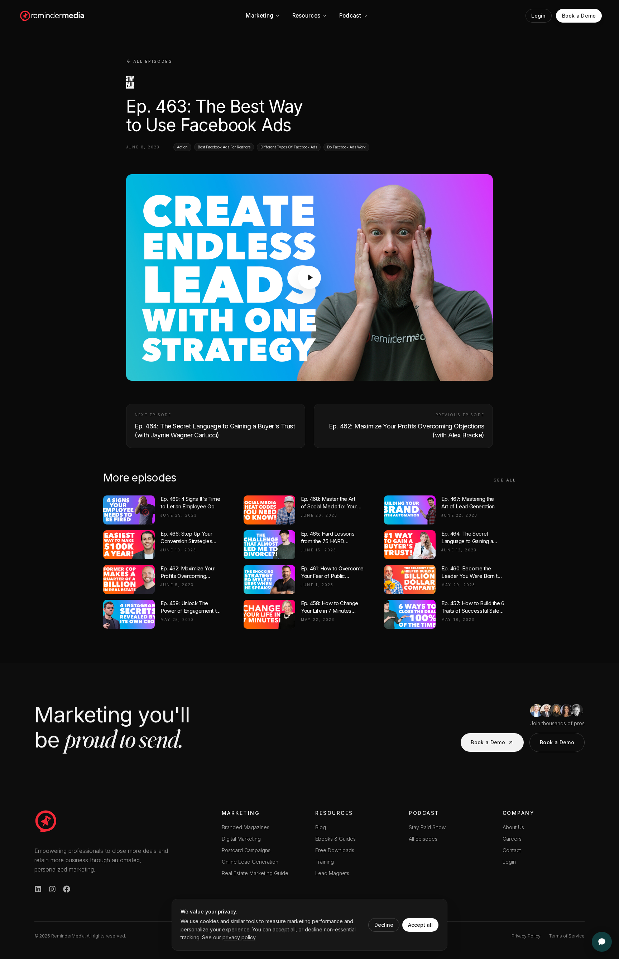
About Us (513, 827)
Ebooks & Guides (335, 839)
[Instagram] (52, 889)
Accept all (420, 925)
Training (324, 862)
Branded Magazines (245, 827)
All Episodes (423, 839)
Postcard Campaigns (246, 850)
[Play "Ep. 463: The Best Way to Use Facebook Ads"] (309, 277)
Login (509, 862)
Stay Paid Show (427, 827)
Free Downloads (334, 850)
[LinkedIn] (38, 889)
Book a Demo (488, 742)
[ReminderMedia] (45, 821)
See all (505, 480)
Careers (512, 839)
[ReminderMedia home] (52, 16)
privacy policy (238, 937)
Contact (512, 850)
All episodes (152, 61)
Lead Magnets (332, 873)
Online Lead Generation (250, 862)
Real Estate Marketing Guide (255, 873)
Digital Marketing (241, 839)
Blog (320, 827)
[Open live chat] (602, 942)
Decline (383, 925)
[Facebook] (66, 889)
